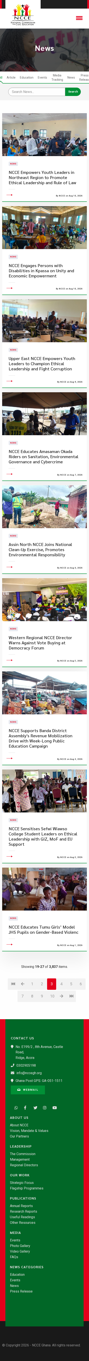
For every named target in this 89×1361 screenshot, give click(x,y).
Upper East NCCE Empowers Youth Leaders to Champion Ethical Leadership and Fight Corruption (42, 363)
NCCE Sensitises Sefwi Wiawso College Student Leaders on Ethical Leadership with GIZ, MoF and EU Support (43, 836)
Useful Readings (22, 1217)
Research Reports (23, 1211)
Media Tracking (57, 77)
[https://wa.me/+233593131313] (15, 1107)
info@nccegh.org (29, 1073)
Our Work (20, 1175)
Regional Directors (24, 1165)
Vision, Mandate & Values (29, 1131)
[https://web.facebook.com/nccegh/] (24, 1107)
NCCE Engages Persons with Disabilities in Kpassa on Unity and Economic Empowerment (41, 270)
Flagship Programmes (26, 1188)
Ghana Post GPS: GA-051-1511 (39, 1081)
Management (20, 1159)
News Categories (27, 1267)
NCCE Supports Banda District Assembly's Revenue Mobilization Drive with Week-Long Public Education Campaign (40, 738)
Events (42, 77)
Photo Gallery (20, 1246)
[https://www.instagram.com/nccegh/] (43, 1107)
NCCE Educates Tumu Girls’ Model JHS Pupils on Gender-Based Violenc (43, 929)
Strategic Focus (22, 1183)
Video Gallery (20, 1251)
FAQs (14, 1257)
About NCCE (19, 1125)
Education (26, 77)
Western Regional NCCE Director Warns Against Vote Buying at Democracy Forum (40, 643)
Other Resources (22, 1222)
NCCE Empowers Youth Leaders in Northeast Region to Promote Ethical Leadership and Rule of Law (42, 177)
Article (11, 77)
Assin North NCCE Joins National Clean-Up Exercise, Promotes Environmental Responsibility (40, 549)
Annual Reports (21, 1206)
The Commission (22, 1154)
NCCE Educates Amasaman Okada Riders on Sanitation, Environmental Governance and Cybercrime (43, 456)
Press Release (21, 1291)
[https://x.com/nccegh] (34, 1107)
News (71, 77)
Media (15, 1232)
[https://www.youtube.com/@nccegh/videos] (53, 1107)
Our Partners (19, 1136)
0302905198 (26, 1065)
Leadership (21, 1146)
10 (52, 996)
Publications (23, 1198)
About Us (19, 1117)
